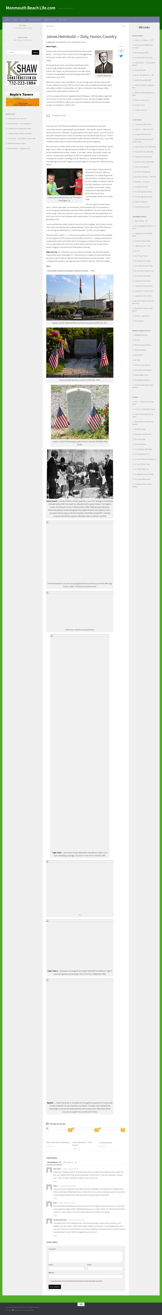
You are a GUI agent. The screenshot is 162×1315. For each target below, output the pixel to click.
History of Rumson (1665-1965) (143, 152)
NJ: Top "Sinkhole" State (142, 464)
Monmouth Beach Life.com (30, 8)
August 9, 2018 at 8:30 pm (68, 1186)
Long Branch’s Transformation (143, 291)
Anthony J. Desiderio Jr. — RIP (143, 40)
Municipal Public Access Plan (143, 58)
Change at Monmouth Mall (142, 134)
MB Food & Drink (35, 20)
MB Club (137, 340)
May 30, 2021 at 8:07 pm (76, 1220)
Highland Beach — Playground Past (19, 148)
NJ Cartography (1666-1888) (143, 449)
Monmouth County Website (142, 370)
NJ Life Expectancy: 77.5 (141, 454)
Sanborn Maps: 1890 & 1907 (143, 80)
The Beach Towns (50, 20)
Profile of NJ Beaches (140, 202)
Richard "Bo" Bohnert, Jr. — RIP (144, 75)
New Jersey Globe (140, 439)
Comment (52, 1249)
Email (89, 1265)
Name (51, 1265)
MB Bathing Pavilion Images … (17, 143)
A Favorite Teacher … (106, 1142)
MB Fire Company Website (142, 345)
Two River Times (139, 105)
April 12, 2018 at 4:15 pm (71, 1169)
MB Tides (137, 360)
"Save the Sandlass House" (143, 124)
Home (8, 20)
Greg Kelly (51, 42)
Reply (55, 1181)
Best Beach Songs (140, 429)
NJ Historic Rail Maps (141, 187)
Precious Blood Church (141, 375)
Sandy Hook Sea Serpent (142, 207)
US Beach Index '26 (140, 110)
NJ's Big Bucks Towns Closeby (143, 474)
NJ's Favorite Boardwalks (142, 479)
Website (51, 1272)
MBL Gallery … (64, 20)
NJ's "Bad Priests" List (141, 469)
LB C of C (137, 251)
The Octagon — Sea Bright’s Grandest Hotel (21, 139)
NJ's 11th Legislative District (143, 192)
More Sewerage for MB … (142, 53)
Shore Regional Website (141, 380)
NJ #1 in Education (140, 444)
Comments (55, 1162)
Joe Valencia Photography (142, 172)
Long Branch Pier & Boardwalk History (19, 129)
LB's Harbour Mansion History (143, 266)
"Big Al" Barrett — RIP (141, 221)
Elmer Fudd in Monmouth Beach (57, 1142)
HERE (92, 271)
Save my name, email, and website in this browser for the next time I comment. (77, 1281)
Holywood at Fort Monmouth (143, 157)
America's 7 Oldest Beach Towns (144, 409)
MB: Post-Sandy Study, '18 (142, 365)
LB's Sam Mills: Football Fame (143, 271)
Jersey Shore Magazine (141, 167)
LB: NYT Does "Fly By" (141, 256)
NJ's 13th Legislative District (143, 197)
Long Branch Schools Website (143, 286)
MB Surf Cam (138, 355)
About (15, 20)
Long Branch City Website (142, 281)
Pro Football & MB (139, 70)
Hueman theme (29, 1310)
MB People (50, 26)
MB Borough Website (140, 335)
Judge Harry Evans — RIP (142, 246)
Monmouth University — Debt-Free (145, 177)
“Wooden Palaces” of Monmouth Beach (20, 134)
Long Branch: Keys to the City (17, 119)
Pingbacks (71, 1162)
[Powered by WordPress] (13, 1310)
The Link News (139, 321)
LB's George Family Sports (142, 261)
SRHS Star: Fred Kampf (141, 100)
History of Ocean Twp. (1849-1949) (145, 147)
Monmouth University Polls (142, 434)
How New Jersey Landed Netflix (144, 162)
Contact (23, 20)
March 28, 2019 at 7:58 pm (67, 1203)
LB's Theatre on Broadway (142, 276)
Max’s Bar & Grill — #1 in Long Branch (19, 124)
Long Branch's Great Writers (143, 296)
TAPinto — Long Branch (141, 316)
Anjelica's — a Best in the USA (143, 129)
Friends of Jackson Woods (142, 241)
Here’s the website (103, 261)
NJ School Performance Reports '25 (145, 459)
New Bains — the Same (141, 182)
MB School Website (140, 350)
